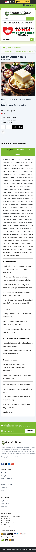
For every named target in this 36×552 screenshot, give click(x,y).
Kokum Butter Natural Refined (24, 51)
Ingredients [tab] (20, 149)
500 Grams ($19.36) (9, 120)
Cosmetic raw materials (14, 47)
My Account (4, 501)
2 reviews (14, 143)
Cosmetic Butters (7, 51)
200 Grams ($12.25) (9, 117)
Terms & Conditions (6, 478)
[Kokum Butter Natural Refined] (18, 79)
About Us (3, 473)
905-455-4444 (9, 521)
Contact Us (4, 487)
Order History (5, 504)
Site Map (3, 490)
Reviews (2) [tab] (18, 154)
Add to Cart (18, 127)
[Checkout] (13, 1)
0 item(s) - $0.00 (23, 2)
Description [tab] (9, 150)
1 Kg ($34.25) (7, 122)
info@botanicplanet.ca (11, 523)
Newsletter (4, 506)
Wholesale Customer (6, 484)
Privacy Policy (5, 476)
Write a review (22, 143)
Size (3, 113)
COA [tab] (29, 149)
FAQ (2, 481)
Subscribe (30, 431)
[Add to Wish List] (3, 132)
